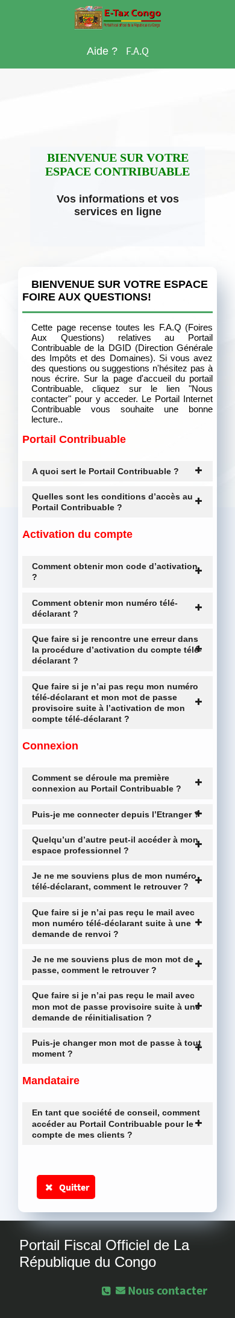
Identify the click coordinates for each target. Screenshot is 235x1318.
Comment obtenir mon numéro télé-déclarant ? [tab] (105, 608)
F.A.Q (137, 51)
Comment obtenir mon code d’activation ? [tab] (115, 571)
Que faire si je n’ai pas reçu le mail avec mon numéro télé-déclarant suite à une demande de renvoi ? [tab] (113, 923)
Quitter (72, 1187)
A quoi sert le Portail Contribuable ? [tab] (105, 471)
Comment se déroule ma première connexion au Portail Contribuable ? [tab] (106, 783)
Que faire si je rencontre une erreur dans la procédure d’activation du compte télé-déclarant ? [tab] (117, 649)
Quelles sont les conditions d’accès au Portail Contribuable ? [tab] (112, 502)
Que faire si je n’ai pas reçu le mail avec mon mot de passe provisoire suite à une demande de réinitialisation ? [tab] (116, 1006)
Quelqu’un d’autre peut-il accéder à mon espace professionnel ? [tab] (115, 845)
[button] (163, 1290)
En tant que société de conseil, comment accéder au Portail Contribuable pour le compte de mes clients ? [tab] (116, 1123)
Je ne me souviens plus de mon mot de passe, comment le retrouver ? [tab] (112, 964)
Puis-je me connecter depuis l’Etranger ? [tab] (115, 814)
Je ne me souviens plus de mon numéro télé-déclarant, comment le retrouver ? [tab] (114, 881)
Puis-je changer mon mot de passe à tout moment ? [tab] (116, 1048)
